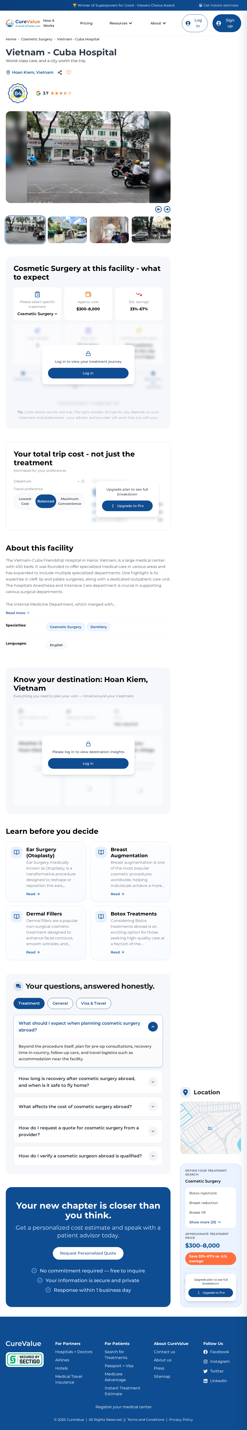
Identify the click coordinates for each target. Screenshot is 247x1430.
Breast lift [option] (197, 1212)
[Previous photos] (158, 209)
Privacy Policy (181, 1419)
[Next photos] (167, 209)
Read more (15, 613)
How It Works (49, 23)
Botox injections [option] (203, 1193)
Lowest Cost (25, 501)
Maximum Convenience (69, 501)
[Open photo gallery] (88, 157)
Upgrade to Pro (130, 506)
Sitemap (162, 1376)
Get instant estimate (221, 5)
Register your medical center (124, 1407)
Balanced (45, 501)
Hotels (61, 1368)
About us (163, 1360)
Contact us (164, 1352)
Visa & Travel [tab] (93, 1003)
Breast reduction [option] (203, 1203)
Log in (198, 23)
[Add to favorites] (68, 72)
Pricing (86, 23)
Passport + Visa (119, 1366)
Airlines (62, 1360)
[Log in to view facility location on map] (210, 1128)
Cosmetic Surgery (36, 39)
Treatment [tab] (29, 1003)
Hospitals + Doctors (73, 1352)
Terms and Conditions (145, 1419)
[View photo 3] (109, 230)
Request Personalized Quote (88, 1253)
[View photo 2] (67, 230)
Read (30, 894)
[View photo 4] (151, 230)
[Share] (59, 72)
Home (11, 39)
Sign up (230, 23)
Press (159, 1368)
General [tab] (60, 1003)
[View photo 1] (25, 230)
